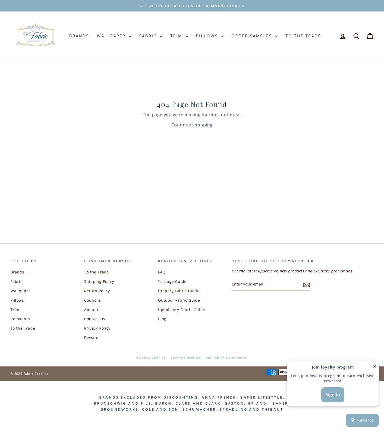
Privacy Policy (97, 328)
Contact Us (94, 318)
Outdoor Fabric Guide (179, 300)
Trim (177, 35)
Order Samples (252, 35)
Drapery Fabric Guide (179, 290)
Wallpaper (112, 35)
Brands (79, 35)
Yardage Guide (172, 281)
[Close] (374, 367)
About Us (93, 309)
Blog (162, 318)
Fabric (149, 35)
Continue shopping (192, 125)
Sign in (332, 395)
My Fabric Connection (227, 357)
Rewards (92, 337)
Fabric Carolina (186, 357)
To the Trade (22, 328)
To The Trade (303, 35)
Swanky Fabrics (151, 357)
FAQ (162, 272)
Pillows (208, 35)
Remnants (20, 318)
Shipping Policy (99, 281)
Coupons (92, 300)
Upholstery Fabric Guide (181, 309)
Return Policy (97, 290)
